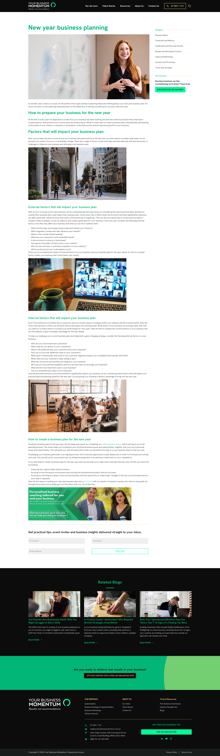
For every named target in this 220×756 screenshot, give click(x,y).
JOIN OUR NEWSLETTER (166, 731)
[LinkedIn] (162, 739)
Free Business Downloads (170, 704)
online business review (111, 444)
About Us (139, 6)
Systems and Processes (165, 62)
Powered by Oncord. (76, 752)
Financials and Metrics (165, 40)
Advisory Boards (91, 713)
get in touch (87, 481)
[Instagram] (171, 739)
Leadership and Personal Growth (169, 46)
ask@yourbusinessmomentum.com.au (105, 729)
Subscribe (120, 551)
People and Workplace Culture (168, 51)
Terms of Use (186, 752)
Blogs (162, 710)
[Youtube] (166, 739)
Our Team (126, 704)
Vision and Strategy (163, 67)
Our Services (91, 6)
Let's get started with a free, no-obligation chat (110, 674)
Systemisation (90, 704)
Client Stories (108, 6)
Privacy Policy (171, 752)
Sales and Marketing (164, 57)
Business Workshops (93, 710)
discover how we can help (166, 88)
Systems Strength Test (168, 707)
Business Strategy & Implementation (99, 707)
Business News (161, 35)
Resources (125, 6)
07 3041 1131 (170, 4)
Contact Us (153, 6)
